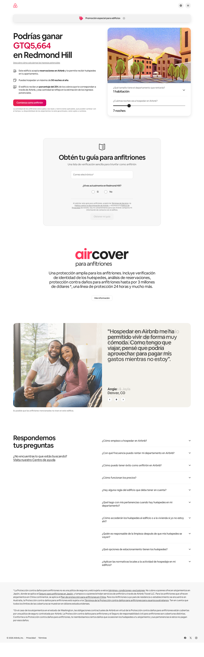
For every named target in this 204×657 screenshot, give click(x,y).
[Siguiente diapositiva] (123, 399)
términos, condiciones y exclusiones (126, 590)
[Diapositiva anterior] (110, 399)
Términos (42, 638)
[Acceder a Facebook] (185, 638)
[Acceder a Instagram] (196, 638)
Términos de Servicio (120, 203)
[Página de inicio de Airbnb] (15, 5)
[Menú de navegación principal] (188, 5)
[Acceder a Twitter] (191, 638)
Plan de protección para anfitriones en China (83, 597)
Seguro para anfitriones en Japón (56, 593)
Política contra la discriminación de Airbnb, (92, 205)
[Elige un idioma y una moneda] (181, 5)
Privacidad (31, 638)
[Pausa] (116, 399)
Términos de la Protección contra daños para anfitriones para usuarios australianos (127, 600)
